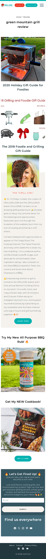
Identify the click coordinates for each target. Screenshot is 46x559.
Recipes (26, 17)
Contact (19, 545)
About (12, 545)
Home (18, 17)
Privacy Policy (31, 545)
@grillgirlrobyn (21, 300)
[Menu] (41, 5)
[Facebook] (19, 548)
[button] (31, 5)
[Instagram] (23, 548)
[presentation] (23, 59)
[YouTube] (27, 548)
